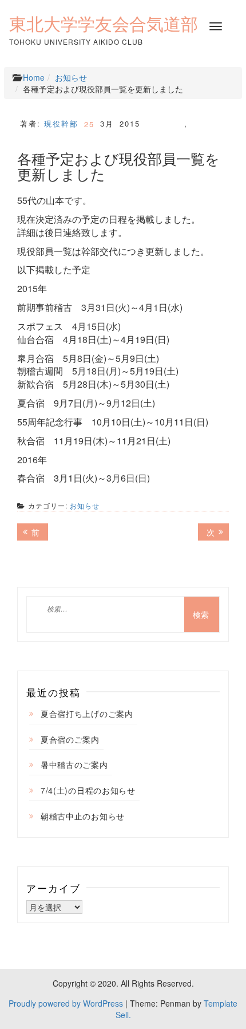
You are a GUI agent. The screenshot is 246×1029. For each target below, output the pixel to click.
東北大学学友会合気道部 (103, 24)
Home (34, 77)
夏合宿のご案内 (70, 739)
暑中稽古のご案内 (74, 764)
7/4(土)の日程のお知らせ (88, 790)
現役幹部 (61, 123)
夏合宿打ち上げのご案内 (87, 713)
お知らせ (71, 77)
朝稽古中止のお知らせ (83, 816)
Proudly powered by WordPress (66, 1003)
